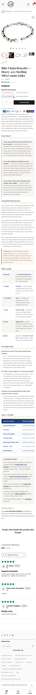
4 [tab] (19, 48)
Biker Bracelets (20, 494)
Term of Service (6, 662)
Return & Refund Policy (23, 655)
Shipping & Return (7, 508)
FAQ (17, 672)
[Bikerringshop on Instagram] (10, 635)
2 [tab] (14, 48)
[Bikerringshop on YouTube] (13, 635)
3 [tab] (17, 48)
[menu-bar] (3, 4)
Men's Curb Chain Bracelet (18, 476)
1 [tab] (11, 48)
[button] (5, 82)
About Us (29, 662)
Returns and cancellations (11, 679)
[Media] (33, 17)
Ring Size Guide (14, 665)
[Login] (28, 4)
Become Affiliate (7, 672)
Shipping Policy (6, 655)
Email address (6, 646)
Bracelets (28, 499)
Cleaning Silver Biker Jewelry (11, 669)
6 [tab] (25, 48)
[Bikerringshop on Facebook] (2, 635)
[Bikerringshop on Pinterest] (7, 635)
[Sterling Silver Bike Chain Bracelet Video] (32, 54)
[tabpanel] (18, 32)
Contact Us (19, 662)
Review (3, 665)
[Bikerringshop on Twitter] (5, 635)
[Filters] (3, 555)
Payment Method (20, 659)
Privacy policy (6, 659)
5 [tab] (22, 48)
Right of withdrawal (8, 675)
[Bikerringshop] (11, 4)
